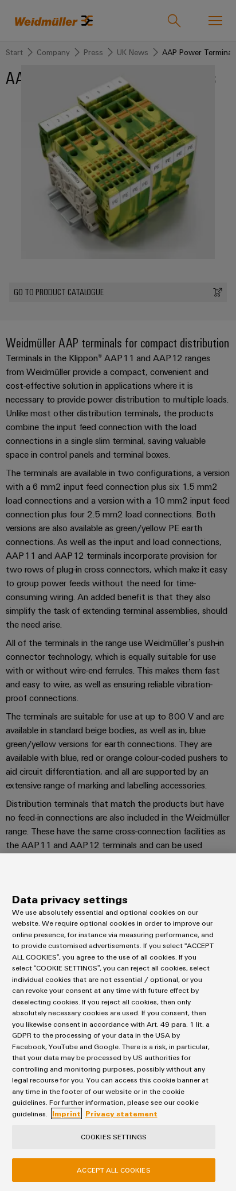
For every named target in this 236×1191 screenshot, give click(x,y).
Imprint (66, 1113)
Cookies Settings (114, 1136)
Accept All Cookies (113, 1169)
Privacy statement (121, 1113)
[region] (118, 1022)
